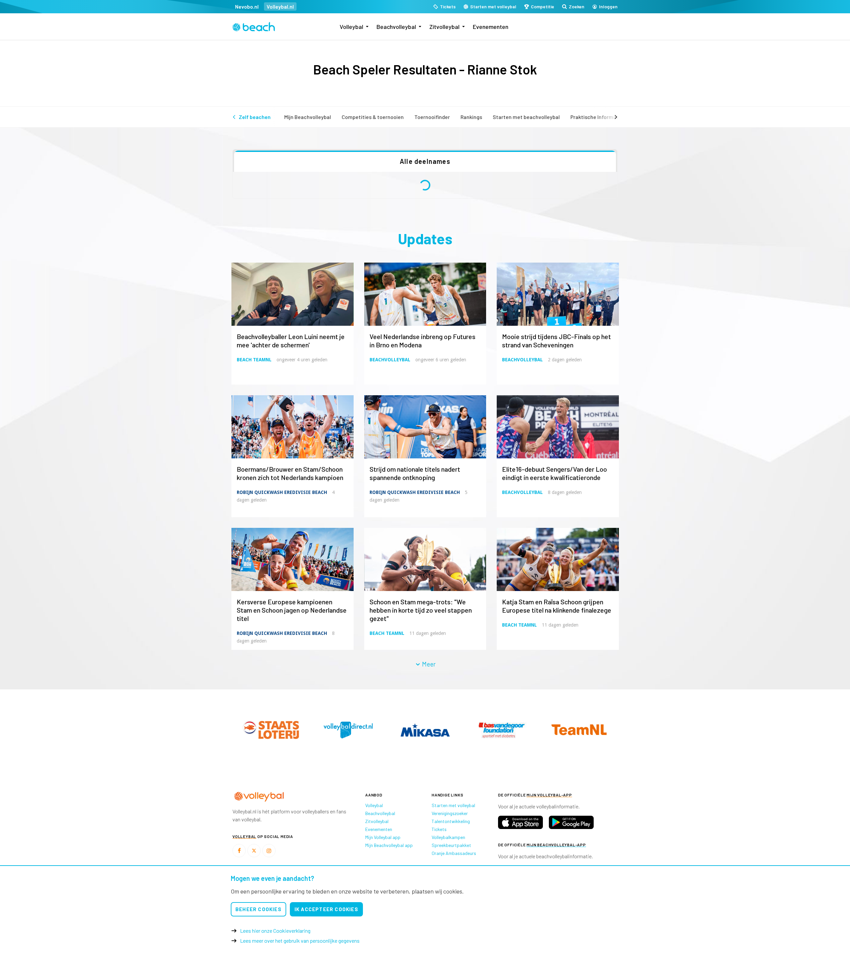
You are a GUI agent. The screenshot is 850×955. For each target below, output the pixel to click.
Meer (428, 664)
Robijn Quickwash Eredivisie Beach (282, 492)
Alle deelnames (425, 161)
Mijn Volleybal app (382, 837)
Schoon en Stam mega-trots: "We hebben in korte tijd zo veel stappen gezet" (421, 610)
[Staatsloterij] (425, 730)
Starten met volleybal (453, 805)
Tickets (439, 829)
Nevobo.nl (247, 6)
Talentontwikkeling (451, 821)
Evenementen (490, 26)
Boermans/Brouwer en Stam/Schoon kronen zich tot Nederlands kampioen (290, 473)
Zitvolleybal (444, 26)
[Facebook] (239, 850)
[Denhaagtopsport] (270, 730)
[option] (270, 730)
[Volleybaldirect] (502, 730)
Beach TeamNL (254, 359)
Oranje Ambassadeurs (454, 853)
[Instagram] (269, 850)
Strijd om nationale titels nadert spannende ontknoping (415, 473)
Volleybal (351, 26)
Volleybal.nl (280, 6)
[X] (254, 850)
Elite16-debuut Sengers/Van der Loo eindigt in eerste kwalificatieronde (554, 473)
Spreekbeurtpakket (451, 845)
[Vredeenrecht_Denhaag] (347, 730)
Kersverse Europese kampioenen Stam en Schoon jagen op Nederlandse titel (292, 610)
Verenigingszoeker (450, 813)
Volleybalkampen (448, 837)
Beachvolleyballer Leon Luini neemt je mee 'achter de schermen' (291, 340)
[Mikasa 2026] (579, 730)
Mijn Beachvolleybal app (389, 845)
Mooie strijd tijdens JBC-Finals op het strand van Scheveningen (556, 340)
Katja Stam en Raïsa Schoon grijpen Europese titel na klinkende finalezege (556, 606)
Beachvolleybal (396, 26)
